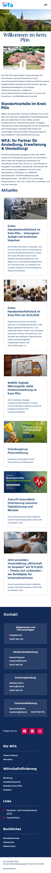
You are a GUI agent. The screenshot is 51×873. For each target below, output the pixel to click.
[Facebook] (24, 731)
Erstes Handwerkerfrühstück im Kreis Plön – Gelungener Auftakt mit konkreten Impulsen (24, 233)
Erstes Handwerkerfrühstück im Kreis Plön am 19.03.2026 (24, 312)
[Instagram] (40, 731)
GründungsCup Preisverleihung (18, 451)
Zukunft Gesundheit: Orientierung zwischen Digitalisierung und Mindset (22, 505)
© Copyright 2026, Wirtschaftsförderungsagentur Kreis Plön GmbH (23, 863)
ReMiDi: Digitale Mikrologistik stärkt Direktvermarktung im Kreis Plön (22, 388)
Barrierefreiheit (9, 868)
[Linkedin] (32, 731)
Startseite (6, 13)
